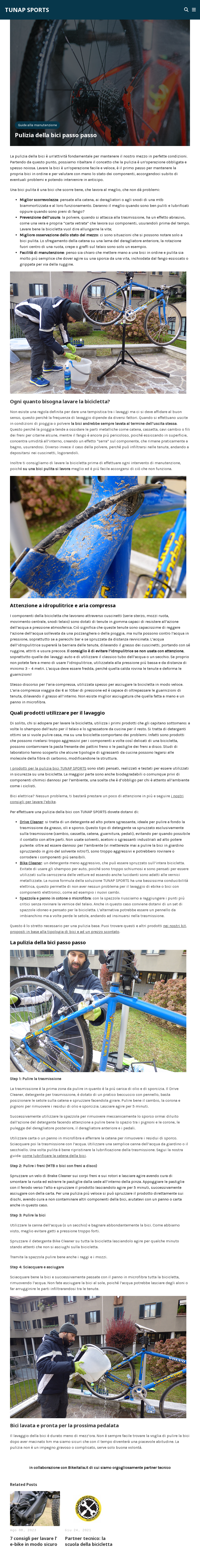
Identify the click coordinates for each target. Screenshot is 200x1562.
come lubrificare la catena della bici (54, 1155)
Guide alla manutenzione (37, 125)
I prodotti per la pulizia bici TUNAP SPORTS (48, 768)
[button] (194, 9)
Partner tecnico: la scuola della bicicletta (88, 1541)
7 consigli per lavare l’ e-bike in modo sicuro (33, 1541)
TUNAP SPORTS (27, 10)
